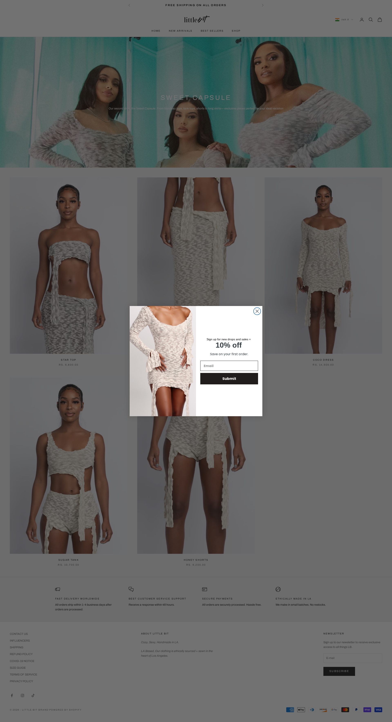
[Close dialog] (257, 311)
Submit (229, 378)
